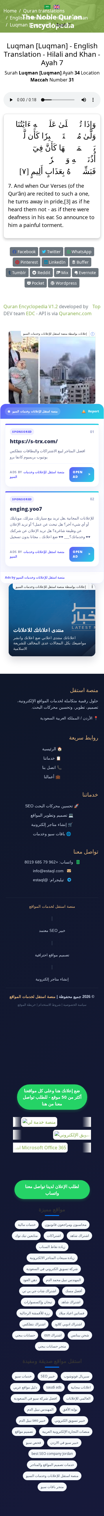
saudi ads (54, 1387)
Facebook (26, 251)
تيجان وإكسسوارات (38, 1301)
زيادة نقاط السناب (52, 1246)
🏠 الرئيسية (52, 749)
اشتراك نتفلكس (34, 1324)
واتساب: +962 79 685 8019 (49, 862)
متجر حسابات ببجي (52, 1346)
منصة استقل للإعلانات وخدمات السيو (52, 1475)
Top (96, 306)
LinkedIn (57, 262)
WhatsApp (81, 251)
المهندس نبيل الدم (40, 1409)
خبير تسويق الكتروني (70, 1420)
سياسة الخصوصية (74, 1004)
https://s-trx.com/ (34, 441)
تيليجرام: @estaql (48, 880)
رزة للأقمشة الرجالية (35, 1313)
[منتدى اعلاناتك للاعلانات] (52, 620)
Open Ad (82, 474)
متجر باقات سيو (52, 1486)
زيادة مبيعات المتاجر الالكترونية (52, 1257)
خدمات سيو (23, 1376)
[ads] (52, 367)
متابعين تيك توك (26, 1235)
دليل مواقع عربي (25, 1387)
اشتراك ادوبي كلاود (68, 1324)
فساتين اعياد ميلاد (71, 1313)
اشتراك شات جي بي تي (39, 1290)
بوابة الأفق (70, 1409)
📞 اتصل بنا (52, 767)
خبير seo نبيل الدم (32, 1420)
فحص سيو (33, 1442)
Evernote (87, 272)
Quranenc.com (75, 313)
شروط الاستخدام (49, 1004)
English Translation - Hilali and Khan (49, 18)
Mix (64, 272)
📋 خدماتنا (52, 758)
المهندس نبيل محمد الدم (63, 1279)
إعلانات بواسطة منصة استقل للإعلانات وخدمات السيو (55, 333)
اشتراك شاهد (79, 1235)
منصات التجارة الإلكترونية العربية (65, 1431)
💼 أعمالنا (52, 777)
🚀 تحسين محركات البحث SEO (52, 806)
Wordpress (66, 283)
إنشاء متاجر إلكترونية (52, 979)
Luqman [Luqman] (30, 25)
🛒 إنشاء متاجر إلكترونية (52, 824)
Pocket (37, 283)
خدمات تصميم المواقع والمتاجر (52, 1464)
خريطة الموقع (27, 1004)
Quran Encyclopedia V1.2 (30, 306)
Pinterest (28, 262)
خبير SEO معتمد (52, 930)
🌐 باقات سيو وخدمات (52, 834)
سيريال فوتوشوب (76, 1376)
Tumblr (18, 272)
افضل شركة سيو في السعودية (35, 1398)
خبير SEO (48, 1376)
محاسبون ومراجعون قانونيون (65, 1224)
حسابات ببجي (25, 1335)
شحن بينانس (80, 1335)
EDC (30, 313)
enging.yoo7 (26, 508)
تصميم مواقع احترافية (52, 955)
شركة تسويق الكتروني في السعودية (52, 1268)
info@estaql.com (48, 871)
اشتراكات (54, 1235)
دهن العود (30, 1279)
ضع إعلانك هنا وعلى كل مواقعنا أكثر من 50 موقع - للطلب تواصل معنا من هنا (52, 1097)
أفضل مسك (73, 1290)
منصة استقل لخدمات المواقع (52, 906)
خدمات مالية (27, 1224)
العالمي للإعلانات (78, 1398)
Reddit (43, 272)
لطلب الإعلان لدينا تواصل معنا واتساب (52, 1189)
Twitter (53, 251)
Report (93, 411)
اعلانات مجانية (81, 1387)
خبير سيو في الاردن (64, 1442)
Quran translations (44, 11)
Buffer (82, 262)
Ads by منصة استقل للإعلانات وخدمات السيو (35, 577)
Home (10, 11)
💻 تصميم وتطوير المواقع (52, 815)
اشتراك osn (53, 1335)
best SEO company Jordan (52, 1453)
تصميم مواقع (24, 1431)
